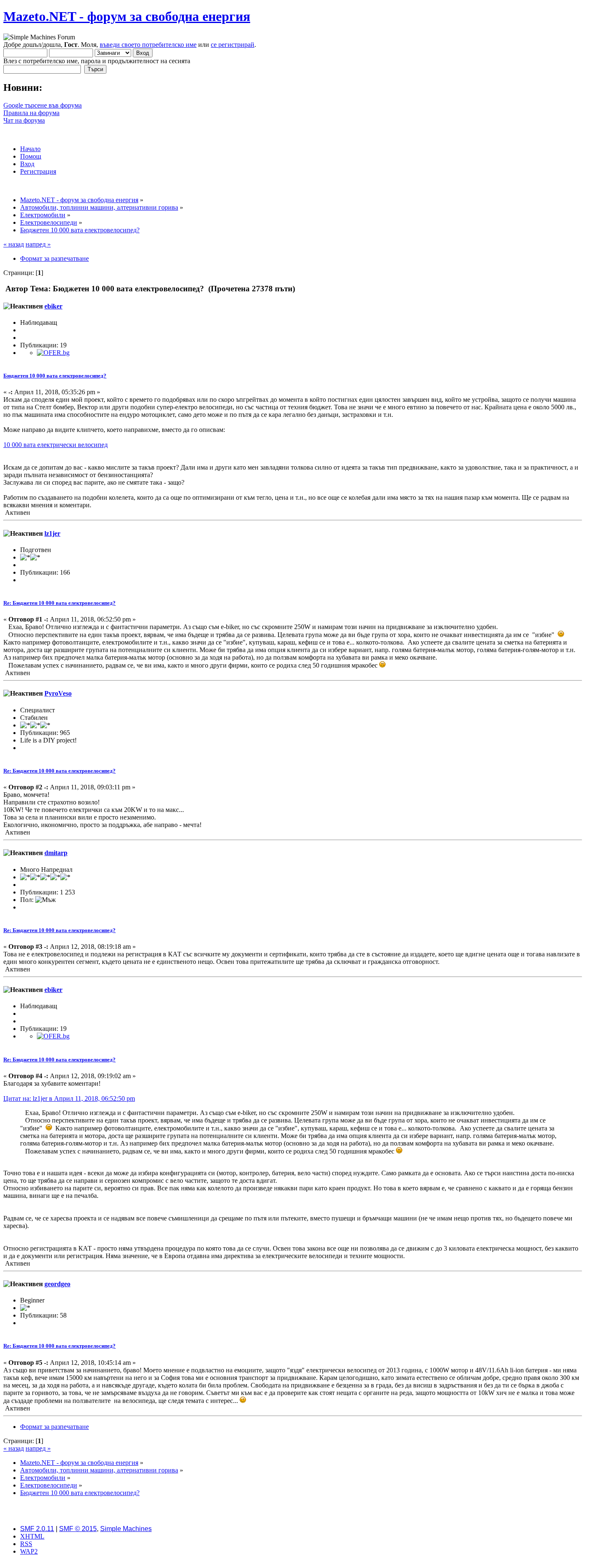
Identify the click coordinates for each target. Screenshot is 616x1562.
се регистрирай (232, 44)
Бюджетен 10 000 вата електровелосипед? (54, 376)
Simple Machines (126, 1528)
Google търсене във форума (42, 105)
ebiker (53, 306)
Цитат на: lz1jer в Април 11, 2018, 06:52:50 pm (69, 1098)
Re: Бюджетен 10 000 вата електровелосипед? (59, 603)
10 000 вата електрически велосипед (55, 444)
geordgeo (57, 1283)
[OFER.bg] (53, 352)
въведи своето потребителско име (148, 44)
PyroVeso (58, 693)
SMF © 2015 (78, 1528)
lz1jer (52, 533)
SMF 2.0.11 (37, 1528)
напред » (38, 244)
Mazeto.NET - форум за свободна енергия (126, 16)
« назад (13, 244)
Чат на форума (24, 120)
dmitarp (55, 852)
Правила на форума (31, 112)
